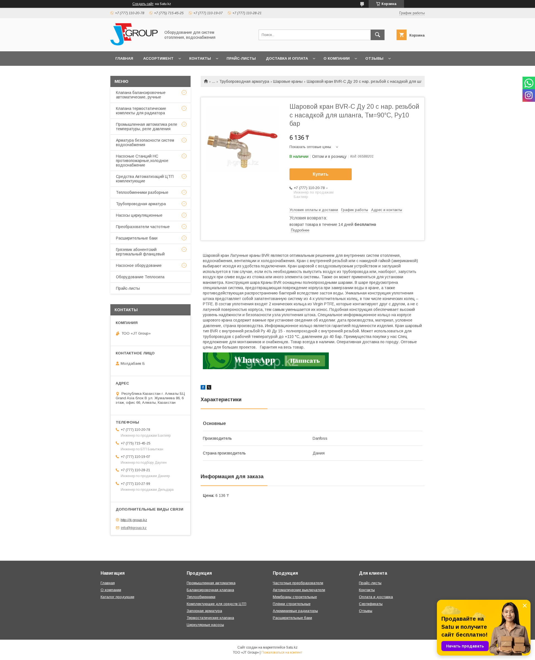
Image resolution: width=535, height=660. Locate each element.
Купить (321, 174)
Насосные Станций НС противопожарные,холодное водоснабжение (142, 160)
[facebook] (203, 388)
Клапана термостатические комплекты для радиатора (141, 110)
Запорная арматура (204, 611)
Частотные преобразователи (298, 583)
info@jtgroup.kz (134, 528)
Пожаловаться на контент (281, 652)
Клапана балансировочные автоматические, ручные (141, 94)
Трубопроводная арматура (244, 81)
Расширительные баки (136, 238)
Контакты (200, 58)
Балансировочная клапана (210, 590)
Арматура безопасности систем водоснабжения (145, 142)
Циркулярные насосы (205, 625)
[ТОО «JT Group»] (134, 44)
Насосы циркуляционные (139, 215)
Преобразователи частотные (143, 226)
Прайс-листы (241, 58)
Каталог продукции (117, 597)
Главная (124, 58)
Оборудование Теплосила (140, 277)
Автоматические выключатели (299, 590)
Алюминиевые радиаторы (295, 611)
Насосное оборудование (139, 265)
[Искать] (378, 35)
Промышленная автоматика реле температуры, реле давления (146, 126)
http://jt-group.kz (134, 520)
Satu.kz (292, 647)
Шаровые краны (288, 81)
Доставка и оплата (287, 58)
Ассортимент (158, 58)
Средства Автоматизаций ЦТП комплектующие (145, 178)
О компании (337, 58)
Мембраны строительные (295, 597)
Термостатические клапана (210, 618)
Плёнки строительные (291, 604)
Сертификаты (371, 604)
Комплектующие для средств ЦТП (216, 604)
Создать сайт (143, 4)
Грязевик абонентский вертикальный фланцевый (140, 251)
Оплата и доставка (376, 597)
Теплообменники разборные (142, 192)
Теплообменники (201, 597)
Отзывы (374, 58)
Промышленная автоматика (211, 583)
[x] (209, 388)
